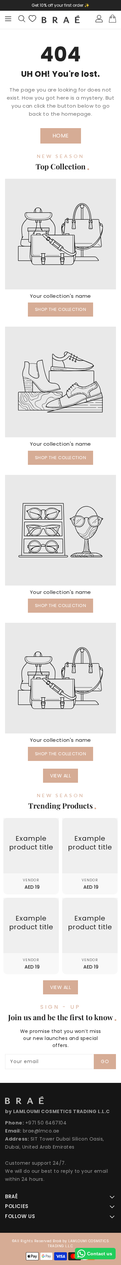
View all (60, 775)
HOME (60, 136)
